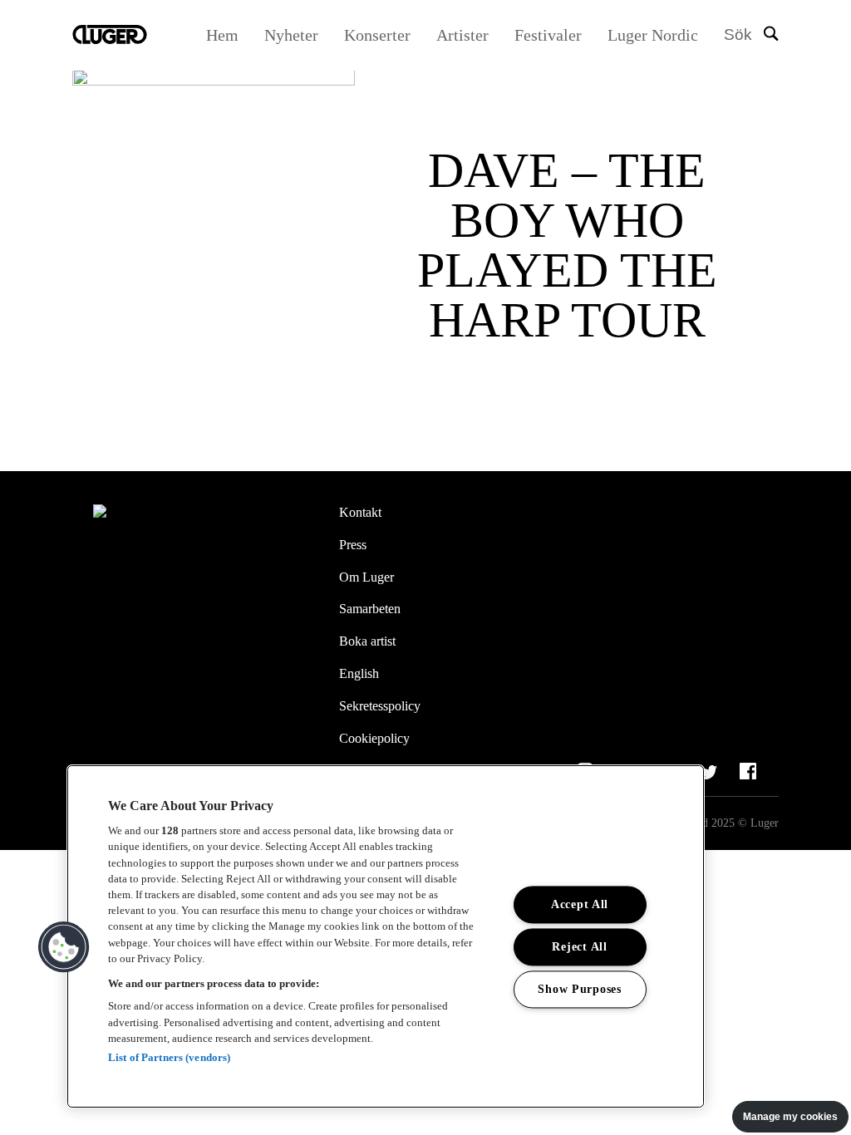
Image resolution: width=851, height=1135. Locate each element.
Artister (462, 35)
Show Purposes (579, 989)
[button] (64, 947)
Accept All (579, 904)
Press (352, 545)
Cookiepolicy (374, 738)
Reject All (579, 947)
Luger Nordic (653, 35)
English (359, 673)
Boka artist (367, 641)
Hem (222, 35)
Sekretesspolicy (380, 706)
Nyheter (291, 35)
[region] (385, 936)
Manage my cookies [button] (790, 1117)
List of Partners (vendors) (169, 1057)
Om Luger (366, 577)
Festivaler (548, 35)
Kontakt (360, 512)
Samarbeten (370, 609)
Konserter (377, 35)
